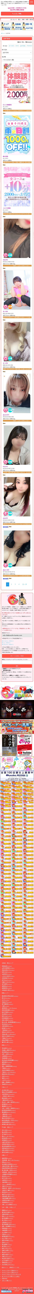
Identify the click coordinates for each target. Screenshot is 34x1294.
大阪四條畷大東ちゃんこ (9, 1198)
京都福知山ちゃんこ (7, 1202)
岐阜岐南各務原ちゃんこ (9, 1110)
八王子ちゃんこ (6, 1080)
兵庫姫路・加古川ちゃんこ (9, 1172)
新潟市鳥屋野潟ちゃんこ (9, 1146)
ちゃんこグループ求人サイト (10, 1272)
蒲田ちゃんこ (5, 1078)
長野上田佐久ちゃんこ (8, 1150)
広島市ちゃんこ (6, 1234)
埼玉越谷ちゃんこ (7, 1048)
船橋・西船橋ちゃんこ (8, 1082)
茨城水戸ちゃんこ (7, 1002)
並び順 (4, 57)
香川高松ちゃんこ (7, 1220)
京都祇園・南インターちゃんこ (11, 1160)
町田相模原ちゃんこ (7, 1018)
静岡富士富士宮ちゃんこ (9, 1124)
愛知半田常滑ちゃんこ (8, 1118)
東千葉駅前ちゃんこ (7, 1004)
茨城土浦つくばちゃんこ (9, 1034)
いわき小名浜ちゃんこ (8, 976)
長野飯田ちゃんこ (7, 1140)
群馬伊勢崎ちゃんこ (7, 1040)
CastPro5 (17, 1290)
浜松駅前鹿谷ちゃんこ (8, 1122)
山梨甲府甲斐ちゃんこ (8, 1142)
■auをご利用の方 (6, 643)
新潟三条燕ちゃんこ (7, 1152)
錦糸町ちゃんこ (6, 1028)
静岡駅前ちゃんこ (7, 1104)
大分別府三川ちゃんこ (8, 1264)
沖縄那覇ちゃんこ (7, 1230)
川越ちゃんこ (5, 1006)
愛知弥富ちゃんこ (7, 1098)
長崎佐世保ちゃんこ (7, 1214)
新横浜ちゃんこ (6, 1064)
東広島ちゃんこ (6, 1246)
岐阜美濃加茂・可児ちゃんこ (10, 1120)
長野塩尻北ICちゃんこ (8, 1148)
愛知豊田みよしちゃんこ (9, 1112)
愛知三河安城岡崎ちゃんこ (9, 1092)
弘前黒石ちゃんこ (7, 974)
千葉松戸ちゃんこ (7, 1038)
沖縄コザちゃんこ (7, 1256)
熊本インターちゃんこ (8, 1216)
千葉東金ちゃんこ (7, 1030)
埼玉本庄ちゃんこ (7, 1024)
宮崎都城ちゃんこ (7, 1228)
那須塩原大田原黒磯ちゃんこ (10, 1060)
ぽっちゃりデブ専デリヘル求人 (11, 1276)
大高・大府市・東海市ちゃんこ (11, 1108)
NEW (17, 46)
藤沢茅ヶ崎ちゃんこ (7, 1042)
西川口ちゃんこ (6, 998)
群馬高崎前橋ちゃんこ (8, 1010)
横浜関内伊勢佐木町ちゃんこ (10, 996)
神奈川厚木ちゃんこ (7, 1020)
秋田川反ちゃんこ (7, 972)
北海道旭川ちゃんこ (7, 978)
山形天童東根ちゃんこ (8, 968)
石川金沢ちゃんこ (7, 1134)
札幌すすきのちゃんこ (8, 982)
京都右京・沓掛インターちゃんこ (11, 1188)
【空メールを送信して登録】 (17, 656)
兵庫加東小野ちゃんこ (8, 1196)
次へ (24, 584)
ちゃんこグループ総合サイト (10, 1270)
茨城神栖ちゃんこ (7, 1058)
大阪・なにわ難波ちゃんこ (9, 1204)
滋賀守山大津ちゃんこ (8, 1194)
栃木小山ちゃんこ (7, 1016)
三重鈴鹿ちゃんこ (7, 1116)
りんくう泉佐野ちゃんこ (9, 1184)
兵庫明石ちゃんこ (7, 1180)
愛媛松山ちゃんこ (7, 1210)
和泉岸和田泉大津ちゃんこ (9, 1168)
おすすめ (22, 46)
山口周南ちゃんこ (7, 1232)
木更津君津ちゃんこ (7, 1026)
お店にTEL (17, 14)
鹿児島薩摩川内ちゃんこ (9, 1224)
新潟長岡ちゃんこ (7, 1138)
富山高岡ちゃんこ (7, 1132)
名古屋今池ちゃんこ (7, 1090)
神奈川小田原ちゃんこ (8, 1036)
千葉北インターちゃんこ (9, 1072)
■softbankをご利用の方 (8, 644)
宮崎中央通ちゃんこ (7, 1250)
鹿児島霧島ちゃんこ (7, 1218)
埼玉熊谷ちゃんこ (7, 1014)
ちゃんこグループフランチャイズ (11, 1274)
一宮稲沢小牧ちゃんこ (8, 1096)
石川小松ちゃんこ (7, 1130)
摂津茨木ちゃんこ (7, 1192)
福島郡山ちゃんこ (7, 986)
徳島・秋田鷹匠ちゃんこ (9, 1226)
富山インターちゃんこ (8, 1136)
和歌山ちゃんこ (6, 1162)
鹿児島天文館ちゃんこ (8, 1212)
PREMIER (29, 46)
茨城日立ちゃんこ (7, 1084)
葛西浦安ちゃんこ (7, 1062)
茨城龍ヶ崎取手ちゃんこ (9, 1050)
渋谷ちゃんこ (5, 1076)
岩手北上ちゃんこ (7, 980)
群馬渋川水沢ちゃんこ (8, 1032)
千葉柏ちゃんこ (6, 1068)
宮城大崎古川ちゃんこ (8, 970)
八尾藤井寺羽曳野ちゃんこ (9, 1174)
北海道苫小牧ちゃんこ (8, 990)
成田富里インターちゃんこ (9, 1008)
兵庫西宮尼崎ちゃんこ (8, 1200)
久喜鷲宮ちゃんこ (7, 1056)
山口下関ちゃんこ (7, 1238)
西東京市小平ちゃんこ (8, 1074)
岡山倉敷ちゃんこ (7, 1244)
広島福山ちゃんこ (7, 1222)
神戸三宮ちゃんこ (7, 1178)
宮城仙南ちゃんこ (7, 966)
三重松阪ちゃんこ (7, 1114)
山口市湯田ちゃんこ (7, 1260)
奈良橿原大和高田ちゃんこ (9, 1164)
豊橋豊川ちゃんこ (7, 1106)
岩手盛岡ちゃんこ (7, 984)
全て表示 (11, 46)
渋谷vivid (4, 1278)
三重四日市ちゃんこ (7, 1100)
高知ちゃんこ (5, 1242)
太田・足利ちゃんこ (7, 1054)
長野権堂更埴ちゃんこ (8, 1144)
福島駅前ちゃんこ (7, 988)
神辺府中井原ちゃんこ (8, 1258)
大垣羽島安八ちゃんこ (8, 1094)
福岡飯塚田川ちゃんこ (8, 1236)
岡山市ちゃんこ (6, 1252)
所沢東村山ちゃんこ (7, 1052)
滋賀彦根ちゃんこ (7, 1158)
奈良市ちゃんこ (6, 1176)
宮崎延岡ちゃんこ (7, 1262)
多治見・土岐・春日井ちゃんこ (11, 1102)
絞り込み (4, 49)
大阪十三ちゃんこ (7, 1186)
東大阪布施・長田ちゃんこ (9, 1170)
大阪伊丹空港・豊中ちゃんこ (10, 1166)
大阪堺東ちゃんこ (7, 1182)
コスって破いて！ (7, 1280)
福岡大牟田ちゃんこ (7, 1254)
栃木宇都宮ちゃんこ (7, 1012)
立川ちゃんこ (5, 1000)
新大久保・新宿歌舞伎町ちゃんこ (11, 1022)
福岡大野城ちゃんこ (7, 1240)
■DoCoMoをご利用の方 (8, 641)
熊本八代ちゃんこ (7, 1248)
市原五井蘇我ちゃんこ (8, 1070)
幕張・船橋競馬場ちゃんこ (9, 1066)
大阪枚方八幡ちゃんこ (8, 1190)
